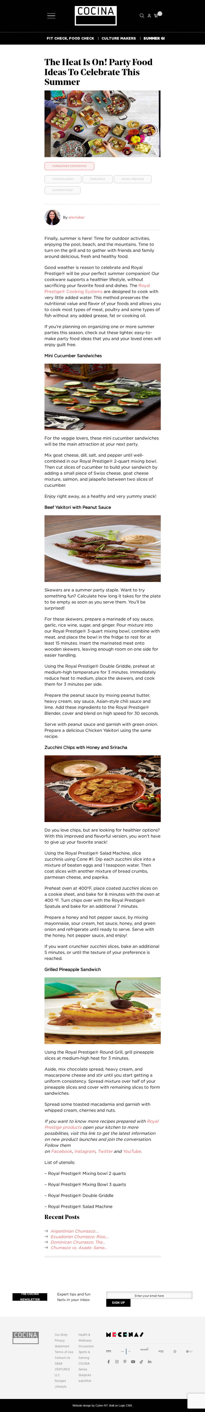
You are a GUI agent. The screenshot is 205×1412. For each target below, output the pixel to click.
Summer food (62, 190)
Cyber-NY (102, 1405)
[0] (156, 16)
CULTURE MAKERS (119, 38)
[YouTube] (133, 1362)
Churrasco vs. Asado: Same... (78, 1247)
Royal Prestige (133, 179)
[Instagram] (116, 1362)
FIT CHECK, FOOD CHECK (70, 38)
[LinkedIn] (149, 1362)
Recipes (60, 1381)
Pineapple (97, 179)
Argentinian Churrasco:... (74, 1231)
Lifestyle (60, 1386)
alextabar (76, 217)
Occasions (86, 1346)
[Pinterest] (125, 1362)
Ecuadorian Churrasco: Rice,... (79, 1236)
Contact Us (62, 1358)
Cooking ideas (63, 179)
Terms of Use (64, 1352)
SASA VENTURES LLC (62, 1369)
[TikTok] (141, 1362)
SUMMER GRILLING (161, 38)
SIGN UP (118, 1302)
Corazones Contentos (69, 166)
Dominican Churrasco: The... (77, 1242)
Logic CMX (125, 1405)
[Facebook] (108, 1362)
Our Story (61, 1335)
